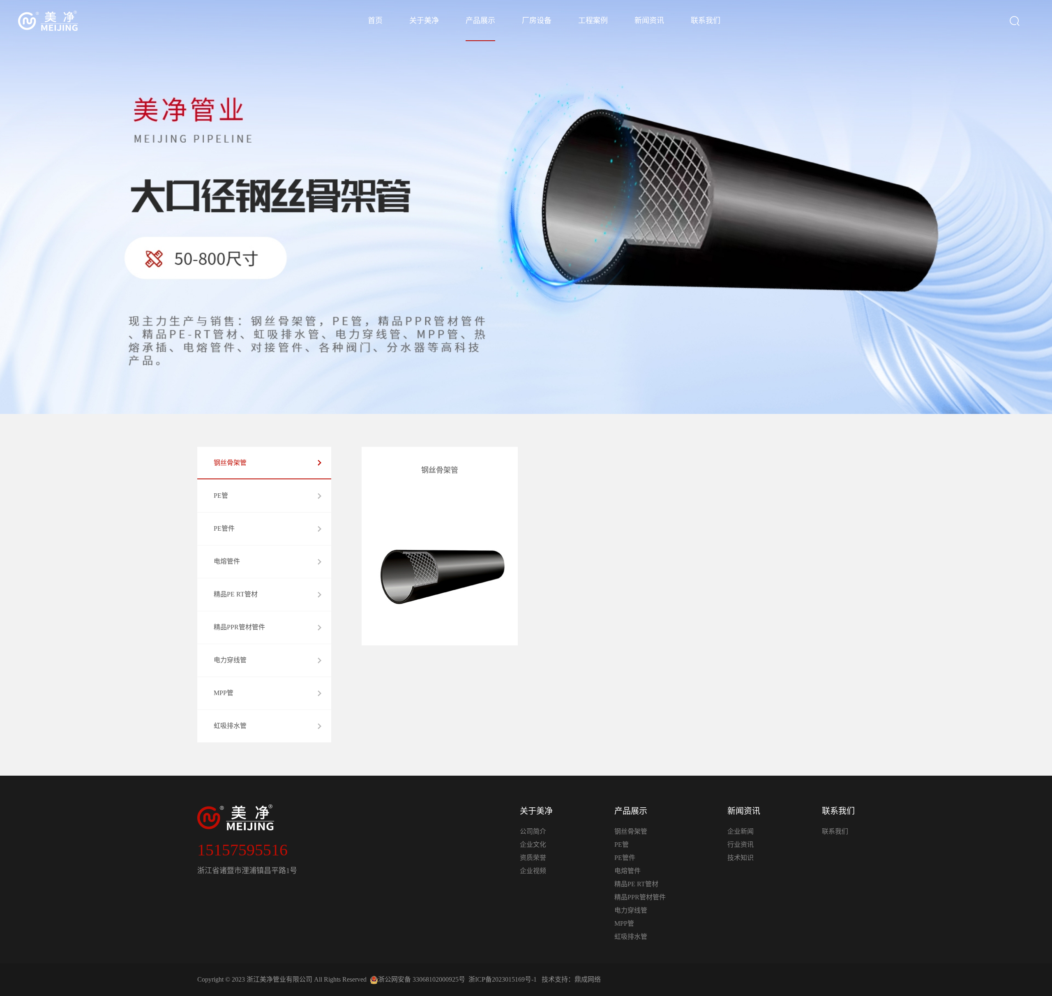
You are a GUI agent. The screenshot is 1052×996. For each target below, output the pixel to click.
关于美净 (424, 20)
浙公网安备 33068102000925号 (421, 979)
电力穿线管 (630, 910)
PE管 (621, 844)
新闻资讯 (649, 20)
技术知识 (740, 857)
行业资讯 (740, 844)
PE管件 (624, 857)
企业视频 (533, 870)
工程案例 (593, 20)
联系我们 (705, 20)
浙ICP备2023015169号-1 (502, 979)
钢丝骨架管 (630, 831)
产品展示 (480, 20)
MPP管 (624, 923)
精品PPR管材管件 (640, 897)
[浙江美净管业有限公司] (48, 21)
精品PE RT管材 (636, 883)
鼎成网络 (587, 979)
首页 (375, 20)
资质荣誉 (533, 857)
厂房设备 (536, 20)
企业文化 (533, 844)
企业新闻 (740, 831)
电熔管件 (627, 870)
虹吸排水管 (630, 936)
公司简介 (533, 831)
